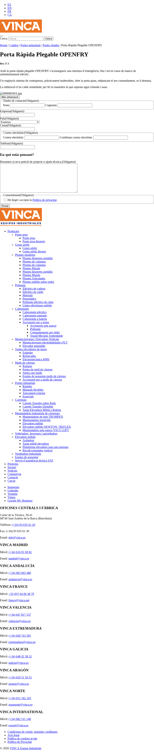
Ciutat (10, 125)
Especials (28, 396)
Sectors (12, 467)
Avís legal (13, 735)
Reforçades (29, 356)
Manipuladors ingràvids (37, 420)
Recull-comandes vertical (37, 450)
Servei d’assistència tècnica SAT (34, 460)
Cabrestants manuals (35, 315)
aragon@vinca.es (18, 683)
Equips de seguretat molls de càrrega (44, 376)
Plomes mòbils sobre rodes (38, 281)
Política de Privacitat (20, 741)
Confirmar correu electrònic (76, 137)
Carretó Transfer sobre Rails (39, 403)
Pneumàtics (29, 298)
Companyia (14, 474)
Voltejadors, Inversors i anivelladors (36, 433)
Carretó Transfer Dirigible (38, 406)
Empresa (12, 111)
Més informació (10, 97)
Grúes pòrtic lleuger (34, 251)
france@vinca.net (18, 600)
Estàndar (28, 352)
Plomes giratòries (25, 254)
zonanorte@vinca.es (20, 704)
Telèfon (11, 143)
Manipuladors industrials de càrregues (37, 413)
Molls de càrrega (25, 362)
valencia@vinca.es (19, 621)
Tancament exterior (34, 393)
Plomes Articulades (34, 278)
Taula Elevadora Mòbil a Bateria (42, 410)
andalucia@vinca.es (20, 579)
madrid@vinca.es (18, 558)
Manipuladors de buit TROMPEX (43, 416)
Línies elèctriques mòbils (37, 305)
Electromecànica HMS (36, 359)
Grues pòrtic (22, 244)
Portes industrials (30, 45)
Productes (13, 231)
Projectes (13, 463)
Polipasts (20, 285)
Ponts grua (21, 234)
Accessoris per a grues (36, 322)
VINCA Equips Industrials (25, 748)
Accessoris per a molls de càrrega (42, 379)
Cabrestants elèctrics (35, 312)
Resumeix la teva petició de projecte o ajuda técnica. (38, 161)
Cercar (11, 480)
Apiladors (28, 440)
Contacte (13, 477)
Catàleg (13, 45)
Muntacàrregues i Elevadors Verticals (37, 339)
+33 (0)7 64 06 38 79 (21, 593)
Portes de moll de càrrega (37, 369)
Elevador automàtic (34, 345)
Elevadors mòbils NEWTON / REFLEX (47, 426)
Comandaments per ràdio (45, 332)
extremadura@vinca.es (21, 642)
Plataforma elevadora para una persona (45, 447)
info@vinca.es (17, 537)
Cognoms (51, 105)
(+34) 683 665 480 (20, 572)
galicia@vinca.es (18, 662)
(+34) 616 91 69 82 (20, 552)
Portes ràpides (51, 45)
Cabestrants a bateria (35, 318)
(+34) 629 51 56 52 (20, 677)
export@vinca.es (18, 725)
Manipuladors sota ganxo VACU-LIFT (46, 430)
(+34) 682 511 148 (20, 719)
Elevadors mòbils (33, 423)
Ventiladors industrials (28, 453)
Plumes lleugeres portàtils (38, 258)
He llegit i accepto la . (32, 200)
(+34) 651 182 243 (20, 698)
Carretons (20, 399)
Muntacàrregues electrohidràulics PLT (45, 342)
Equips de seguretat (26, 457)
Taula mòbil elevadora (36, 443)
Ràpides (27, 386)
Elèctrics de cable (33, 292)
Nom (6, 105)
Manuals (28, 295)
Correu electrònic (13, 137)
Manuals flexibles (33, 389)
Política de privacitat (44, 200)
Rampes (27, 366)
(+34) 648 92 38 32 (20, 656)
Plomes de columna (34, 261)
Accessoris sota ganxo (43, 325)
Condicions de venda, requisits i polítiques (32, 731)
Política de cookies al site (22, 738)
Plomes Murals (31, 268)
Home (3, 45)
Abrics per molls (32, 372)
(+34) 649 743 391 (20, 635)
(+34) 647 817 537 (20, 614)
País (9, 118)
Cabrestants (22, 308)
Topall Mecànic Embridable (46, 335)
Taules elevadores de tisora (31, 349)
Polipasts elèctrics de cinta (38, 302)
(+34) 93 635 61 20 (23, 524)
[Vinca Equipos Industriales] (21, 31)
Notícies (12, 470)
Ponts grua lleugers (34, 241)
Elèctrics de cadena (34, 288)
